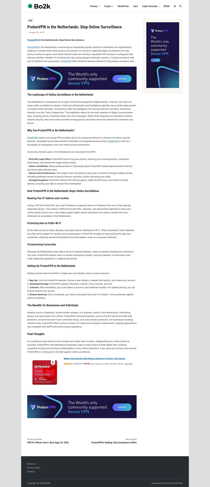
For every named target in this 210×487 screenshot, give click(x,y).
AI (175, 6)
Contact (31, 471)
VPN (30, 20)
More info (128, 364)
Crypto (107, 6)
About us (31, 464)
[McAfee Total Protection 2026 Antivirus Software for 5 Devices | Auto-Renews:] (44, 373)
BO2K (167, 6)
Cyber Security (149, 6)
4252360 (78, 364)
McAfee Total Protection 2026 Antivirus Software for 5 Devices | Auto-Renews (94, 358)
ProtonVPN (32, 40)
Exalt (180, 483)
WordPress (123, 6)
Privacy (93, 6)
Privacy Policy (33, 467)
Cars (135, 6)
